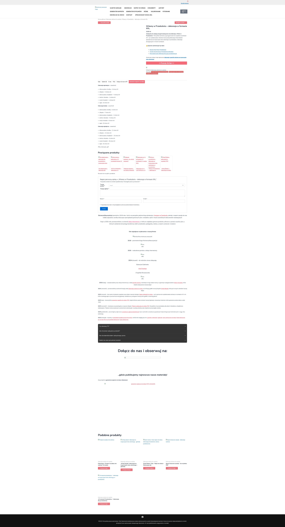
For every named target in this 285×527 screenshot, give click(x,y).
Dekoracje (128, 8)
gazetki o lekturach (152, 317)
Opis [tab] (99, 82)
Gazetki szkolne (115, 8)
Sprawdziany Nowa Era (143, 15)
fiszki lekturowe (181, 317)
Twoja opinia (104, 189)
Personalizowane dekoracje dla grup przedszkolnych (163, 53)
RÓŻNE (146, 11)
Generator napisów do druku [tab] (137, 82)
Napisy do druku (139, 8)
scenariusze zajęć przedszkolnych (130, 312)
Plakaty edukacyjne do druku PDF (140, 306)
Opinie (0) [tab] (104, 82)
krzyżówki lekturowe (113, 319)
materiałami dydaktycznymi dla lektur (122, 317)
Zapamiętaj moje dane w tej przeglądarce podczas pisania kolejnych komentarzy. (120, 205)
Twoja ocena (102, 185)
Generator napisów (117, 11)
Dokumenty (152, 8)
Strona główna (101, 19)
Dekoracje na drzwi (117, 15)
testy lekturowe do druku (169, 317)
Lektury (161, 8)
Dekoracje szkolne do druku (135, 288)
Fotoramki (166, 11)
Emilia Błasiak (164, 288)
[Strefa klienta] (188, 1)
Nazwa (102, 198)
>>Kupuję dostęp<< (104, 468)
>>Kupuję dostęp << (166, 63)
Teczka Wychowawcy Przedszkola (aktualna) (161, 52)
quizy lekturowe (124, 319)
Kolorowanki (155, 11)
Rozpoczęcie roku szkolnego (176, 72)
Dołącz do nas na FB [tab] (122, 82)
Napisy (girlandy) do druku (146, 294)
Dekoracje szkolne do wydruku (113, 19)
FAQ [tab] (114, 82)
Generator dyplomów (134, 11)
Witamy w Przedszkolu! (152, 73)
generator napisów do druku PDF (120, 300)
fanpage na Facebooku (161, 215)
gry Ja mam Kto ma (103, 319)
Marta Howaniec (178, 283)
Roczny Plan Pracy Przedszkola (158, 50)
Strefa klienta (185, 3)
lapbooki (160, 317)
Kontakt (129, 15)
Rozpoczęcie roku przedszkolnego (159, 72)
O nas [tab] (109, 82)
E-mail (145, 198)
